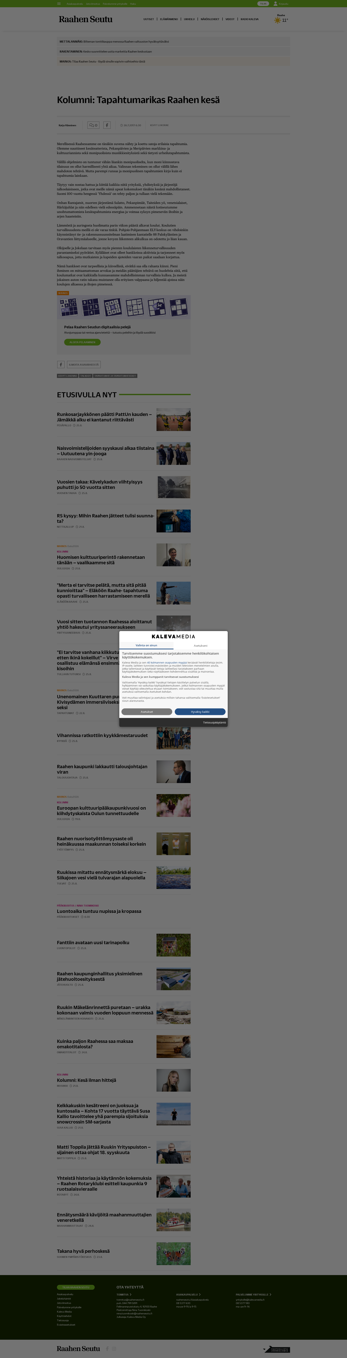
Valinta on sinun (146, 645)
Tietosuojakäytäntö (214, 722)
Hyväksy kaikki (200, 711)
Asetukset (147, 711)
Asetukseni (200, 645)
